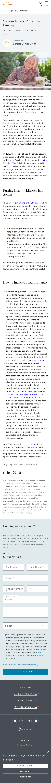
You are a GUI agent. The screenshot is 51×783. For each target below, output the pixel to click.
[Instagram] (21, 721)
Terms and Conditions (25, 745)
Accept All (25, 771)
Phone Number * (14, 590)
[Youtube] (36, 721)
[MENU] (46, 2)
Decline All (25, 777)
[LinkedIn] (29, 721)
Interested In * (11, 596)
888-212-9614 (14, 557)
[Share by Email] (20, 472)
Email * (10, 578)
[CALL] (40, 2)
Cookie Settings (25, 766)
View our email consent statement (19, 665)
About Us (25, 687)
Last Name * (36, 567)
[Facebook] (14, 721)
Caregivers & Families (16, 11)
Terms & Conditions (26, 655)
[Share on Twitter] (14, 472)
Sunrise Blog (26, 700)
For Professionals (25, 707)
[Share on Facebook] (3, 472)
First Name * (13, 567)
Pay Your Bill (25, 740)
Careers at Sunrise (25, 694)
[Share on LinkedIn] (8, 472)
